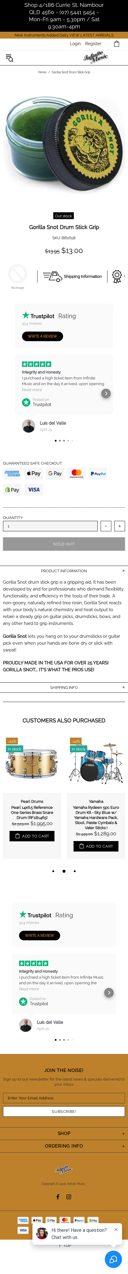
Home (42, 72)
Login (75, 43)
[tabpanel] (32, 801)
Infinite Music (96, 58)
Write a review (42, 336)
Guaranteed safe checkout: (32, 463)
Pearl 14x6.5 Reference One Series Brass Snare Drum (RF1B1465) (32, 812)
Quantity (13, 517)
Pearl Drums (32, 801)
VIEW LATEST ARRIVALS (91, 35)
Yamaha (96, 801)
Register (93, 43)
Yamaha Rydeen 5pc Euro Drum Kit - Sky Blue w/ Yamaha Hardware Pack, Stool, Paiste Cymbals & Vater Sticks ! (96, 817)
